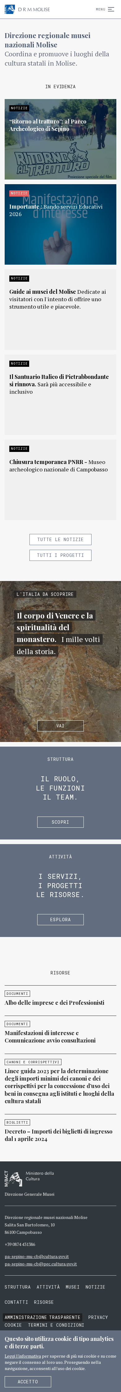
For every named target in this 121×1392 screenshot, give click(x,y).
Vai (60, 726)
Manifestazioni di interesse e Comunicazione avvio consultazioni (50, 1036)
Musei (73, 1287)
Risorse (44, 1302)
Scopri (60, 822)
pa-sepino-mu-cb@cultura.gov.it (37, 1256)
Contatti (16, 1302)
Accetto (28, 1382)
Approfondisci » (60, 139)
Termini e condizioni (56, 1325)
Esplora (60, 919)
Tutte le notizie (60, 539)
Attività (48, 1287)
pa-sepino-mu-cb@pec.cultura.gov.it (41, 1264)
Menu (100, 9)
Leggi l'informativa (23, 1356)
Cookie (13, 1325)
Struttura (18, 1287)
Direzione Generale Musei (29, 1194)
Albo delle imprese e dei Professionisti (54, 1002)
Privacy (98, 1317)
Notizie (96, 1287)
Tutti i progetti (60, 555)
